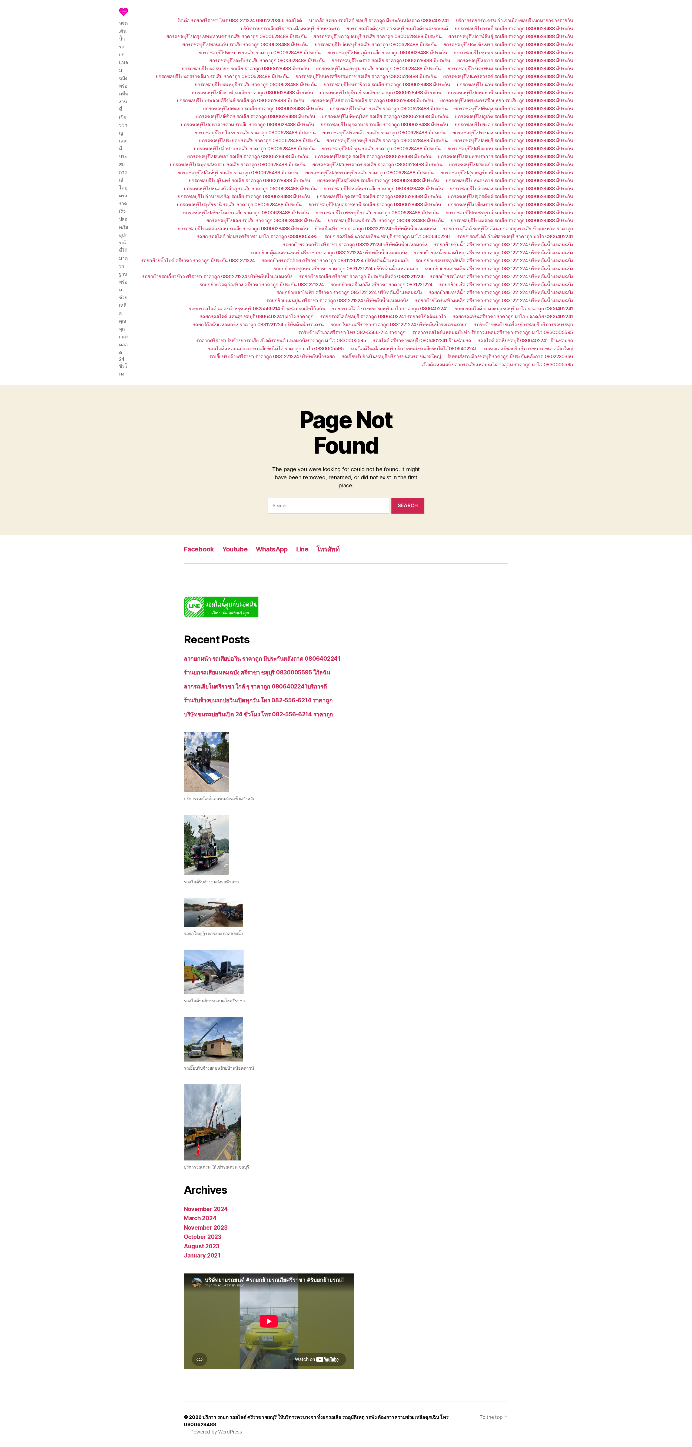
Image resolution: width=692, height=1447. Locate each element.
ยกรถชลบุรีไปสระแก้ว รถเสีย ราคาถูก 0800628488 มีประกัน (511, 164)
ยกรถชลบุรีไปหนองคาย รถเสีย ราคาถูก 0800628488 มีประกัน (509, 180)
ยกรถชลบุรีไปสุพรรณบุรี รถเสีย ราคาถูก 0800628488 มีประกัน (369, 172)
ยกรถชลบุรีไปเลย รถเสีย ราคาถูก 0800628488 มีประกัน (263, 220)
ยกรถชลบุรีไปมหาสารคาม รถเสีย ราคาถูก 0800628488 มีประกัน (247, 124)
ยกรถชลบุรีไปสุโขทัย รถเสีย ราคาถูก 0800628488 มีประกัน (378, 180)
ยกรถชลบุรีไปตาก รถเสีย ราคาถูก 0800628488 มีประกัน (515, 60)
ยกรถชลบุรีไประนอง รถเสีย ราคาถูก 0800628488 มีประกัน (512, 132)
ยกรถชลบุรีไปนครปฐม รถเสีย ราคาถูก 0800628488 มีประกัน (378, 68)
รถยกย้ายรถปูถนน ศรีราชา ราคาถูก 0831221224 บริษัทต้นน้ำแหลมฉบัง (346, 268)
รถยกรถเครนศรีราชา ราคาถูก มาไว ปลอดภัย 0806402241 (513, 316)
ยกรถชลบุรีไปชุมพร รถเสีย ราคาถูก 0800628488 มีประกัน (513, 52)
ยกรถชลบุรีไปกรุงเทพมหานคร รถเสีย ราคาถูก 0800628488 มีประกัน (236, 36)
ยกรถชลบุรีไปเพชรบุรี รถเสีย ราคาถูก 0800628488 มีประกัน (377, 212)
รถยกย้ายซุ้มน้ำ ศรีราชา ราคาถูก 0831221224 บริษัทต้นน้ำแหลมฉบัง (503, 244)
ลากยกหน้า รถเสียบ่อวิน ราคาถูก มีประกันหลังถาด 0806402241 (262, 658)
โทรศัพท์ (328, 549)
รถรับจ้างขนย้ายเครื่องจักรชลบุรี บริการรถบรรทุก (523, 324)
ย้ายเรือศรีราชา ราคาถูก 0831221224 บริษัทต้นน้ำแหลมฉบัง (375, 228)
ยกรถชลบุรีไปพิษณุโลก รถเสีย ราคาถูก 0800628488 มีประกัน (385, 116)
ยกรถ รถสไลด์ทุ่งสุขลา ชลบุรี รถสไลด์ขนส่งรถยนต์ (397, 28)
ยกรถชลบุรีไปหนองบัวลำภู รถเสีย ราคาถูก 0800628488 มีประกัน (250, 188)
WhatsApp (272, 549)
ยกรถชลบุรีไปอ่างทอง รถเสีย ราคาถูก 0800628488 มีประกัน (511, 188)
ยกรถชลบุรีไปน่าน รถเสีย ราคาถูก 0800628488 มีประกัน (515, 84)
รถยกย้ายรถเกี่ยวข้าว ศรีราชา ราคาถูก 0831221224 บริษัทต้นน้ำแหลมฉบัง (217, 276)
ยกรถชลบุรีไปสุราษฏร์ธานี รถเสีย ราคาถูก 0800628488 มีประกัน (506, 172)
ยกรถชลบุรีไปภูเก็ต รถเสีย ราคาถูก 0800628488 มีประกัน (514, 116)
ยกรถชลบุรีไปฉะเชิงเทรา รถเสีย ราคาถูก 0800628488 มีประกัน (508, 44)
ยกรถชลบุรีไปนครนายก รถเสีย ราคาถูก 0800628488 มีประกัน (245, 68)
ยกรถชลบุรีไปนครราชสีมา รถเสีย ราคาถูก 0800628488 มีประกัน (222, 76)
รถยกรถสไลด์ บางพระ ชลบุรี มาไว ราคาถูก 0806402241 (390, 308)
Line (302, 549)
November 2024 (206, 1209)
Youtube (235, 549)
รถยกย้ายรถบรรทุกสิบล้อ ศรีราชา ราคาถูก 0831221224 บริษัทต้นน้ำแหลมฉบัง (494, 260)
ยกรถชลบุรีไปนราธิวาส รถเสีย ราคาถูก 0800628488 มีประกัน (387, 84)
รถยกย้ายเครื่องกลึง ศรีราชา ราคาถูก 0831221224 (381, 284)
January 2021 (202, 1255)
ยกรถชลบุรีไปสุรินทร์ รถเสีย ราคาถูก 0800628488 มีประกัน (249, 180)
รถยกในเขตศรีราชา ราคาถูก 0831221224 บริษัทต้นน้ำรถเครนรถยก (399, 324)
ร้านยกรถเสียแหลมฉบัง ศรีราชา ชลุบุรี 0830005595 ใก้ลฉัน (257, 672)
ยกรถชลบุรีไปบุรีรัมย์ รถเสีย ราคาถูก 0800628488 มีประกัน (380, 92)
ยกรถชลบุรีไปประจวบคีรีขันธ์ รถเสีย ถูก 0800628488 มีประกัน (240, 100)
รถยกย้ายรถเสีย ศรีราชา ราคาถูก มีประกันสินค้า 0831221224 (361, 276)
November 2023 (206, 1227)
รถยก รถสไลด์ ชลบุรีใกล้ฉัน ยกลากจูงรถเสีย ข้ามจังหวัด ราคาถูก (508, 228)
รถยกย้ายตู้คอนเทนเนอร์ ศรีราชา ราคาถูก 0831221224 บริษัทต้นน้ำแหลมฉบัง (328, 252)
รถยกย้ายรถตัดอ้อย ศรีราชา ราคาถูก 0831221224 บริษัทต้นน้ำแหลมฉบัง (335, 260)
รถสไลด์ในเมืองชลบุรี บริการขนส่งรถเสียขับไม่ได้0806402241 (413, 348)
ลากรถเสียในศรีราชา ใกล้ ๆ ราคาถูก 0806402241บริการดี (255, 686)
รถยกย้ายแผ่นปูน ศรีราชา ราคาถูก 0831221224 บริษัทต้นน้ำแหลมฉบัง (337, 300)
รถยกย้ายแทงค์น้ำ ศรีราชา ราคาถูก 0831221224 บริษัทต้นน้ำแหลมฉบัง (501, 292)
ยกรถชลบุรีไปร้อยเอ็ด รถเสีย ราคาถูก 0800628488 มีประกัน (383, 132)
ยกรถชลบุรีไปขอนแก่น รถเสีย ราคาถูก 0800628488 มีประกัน (245, 44)
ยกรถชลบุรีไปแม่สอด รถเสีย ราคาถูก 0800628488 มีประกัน (512, 220)
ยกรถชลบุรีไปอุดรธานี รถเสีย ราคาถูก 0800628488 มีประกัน (379, 196)
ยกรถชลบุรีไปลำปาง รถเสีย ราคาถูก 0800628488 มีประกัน (254, 148)
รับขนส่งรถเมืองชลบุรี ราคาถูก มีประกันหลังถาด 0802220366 (510, 356)
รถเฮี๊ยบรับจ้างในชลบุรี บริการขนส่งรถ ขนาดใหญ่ (391, 356)
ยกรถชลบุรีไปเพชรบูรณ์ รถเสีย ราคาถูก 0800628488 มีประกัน (509, 212)
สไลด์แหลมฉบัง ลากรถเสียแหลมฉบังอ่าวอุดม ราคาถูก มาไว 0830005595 (497, 364)
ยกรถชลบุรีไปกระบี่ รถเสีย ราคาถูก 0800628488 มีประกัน (514, 28)
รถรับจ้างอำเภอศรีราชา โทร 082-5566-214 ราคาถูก (351, 332)
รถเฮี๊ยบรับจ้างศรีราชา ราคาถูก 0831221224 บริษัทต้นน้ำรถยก (272, 356)
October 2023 (202, 1236)
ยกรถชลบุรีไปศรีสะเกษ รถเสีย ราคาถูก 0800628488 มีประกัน (510, 148)
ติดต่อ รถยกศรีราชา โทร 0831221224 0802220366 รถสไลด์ (240, 20)
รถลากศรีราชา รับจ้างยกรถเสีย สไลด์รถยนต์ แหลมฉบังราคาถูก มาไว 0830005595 (281, 340)
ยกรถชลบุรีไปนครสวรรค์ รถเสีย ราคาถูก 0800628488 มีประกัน (508, 76)
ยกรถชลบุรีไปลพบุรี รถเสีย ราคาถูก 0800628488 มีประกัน (513, 140)
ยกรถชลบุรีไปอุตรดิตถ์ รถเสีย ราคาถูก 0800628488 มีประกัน (510, 196)
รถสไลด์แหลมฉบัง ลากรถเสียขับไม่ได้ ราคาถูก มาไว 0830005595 (276, 348)
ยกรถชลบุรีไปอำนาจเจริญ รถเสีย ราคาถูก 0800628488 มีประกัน (244, 196)
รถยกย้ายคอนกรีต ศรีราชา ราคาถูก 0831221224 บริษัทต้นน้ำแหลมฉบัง (355, 244)
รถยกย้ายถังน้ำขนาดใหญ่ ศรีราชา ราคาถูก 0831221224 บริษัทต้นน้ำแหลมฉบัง (493, 252)
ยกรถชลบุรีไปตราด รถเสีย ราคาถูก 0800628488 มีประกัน (390, 60)
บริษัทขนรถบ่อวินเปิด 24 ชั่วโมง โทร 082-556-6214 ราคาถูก (258, 714)
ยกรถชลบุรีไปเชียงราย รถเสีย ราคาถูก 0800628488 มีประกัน (510, 204)
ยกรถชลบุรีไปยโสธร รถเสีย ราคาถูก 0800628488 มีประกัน (254, 132)
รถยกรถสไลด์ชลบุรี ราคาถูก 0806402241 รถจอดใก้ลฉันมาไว (383, 316)
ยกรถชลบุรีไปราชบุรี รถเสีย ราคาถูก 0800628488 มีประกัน (386, 140)
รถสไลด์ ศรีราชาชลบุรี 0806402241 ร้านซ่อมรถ (422, 340)
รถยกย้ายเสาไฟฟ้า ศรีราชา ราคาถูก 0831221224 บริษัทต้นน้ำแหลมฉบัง (349, 292)
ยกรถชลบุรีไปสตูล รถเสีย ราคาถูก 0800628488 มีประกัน (373, 156)
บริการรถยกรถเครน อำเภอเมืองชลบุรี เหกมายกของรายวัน (514, 20)
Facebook (199, 549)
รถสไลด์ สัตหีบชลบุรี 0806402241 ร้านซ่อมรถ (525, 340)
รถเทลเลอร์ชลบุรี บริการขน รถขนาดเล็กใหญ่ (528, 348)
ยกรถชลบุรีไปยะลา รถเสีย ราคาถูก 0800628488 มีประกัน (514, 124)
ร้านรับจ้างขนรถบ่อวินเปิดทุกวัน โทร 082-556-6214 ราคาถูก (258, 700)
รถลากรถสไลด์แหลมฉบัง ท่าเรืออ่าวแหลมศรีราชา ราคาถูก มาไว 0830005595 (492, 332)
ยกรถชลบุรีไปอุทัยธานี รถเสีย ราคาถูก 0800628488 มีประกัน (239, 204)
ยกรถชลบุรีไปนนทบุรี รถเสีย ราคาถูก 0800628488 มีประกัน (256, 84)
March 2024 (200, 1218)
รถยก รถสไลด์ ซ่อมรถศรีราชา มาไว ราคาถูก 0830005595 (257, 236)
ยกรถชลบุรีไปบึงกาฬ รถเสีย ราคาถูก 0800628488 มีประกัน (252, 92)
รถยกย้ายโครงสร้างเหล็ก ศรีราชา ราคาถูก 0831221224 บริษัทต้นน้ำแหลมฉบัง (494, 300)
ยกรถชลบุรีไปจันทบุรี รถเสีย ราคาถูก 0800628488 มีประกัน (376, 44)
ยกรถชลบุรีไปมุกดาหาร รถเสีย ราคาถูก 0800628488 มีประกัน (384, 124)
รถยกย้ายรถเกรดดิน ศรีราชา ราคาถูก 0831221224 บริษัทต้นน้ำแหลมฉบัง (498, 268)
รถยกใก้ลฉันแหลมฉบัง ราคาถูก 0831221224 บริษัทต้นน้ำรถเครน (258, 324)
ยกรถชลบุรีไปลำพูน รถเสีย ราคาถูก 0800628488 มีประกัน (381, 148)
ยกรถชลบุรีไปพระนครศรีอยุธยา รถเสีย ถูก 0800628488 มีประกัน (506, 100)
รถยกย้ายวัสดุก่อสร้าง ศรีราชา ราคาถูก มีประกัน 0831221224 (261, 284)
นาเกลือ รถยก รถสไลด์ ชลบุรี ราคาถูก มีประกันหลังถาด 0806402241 (379, 20)
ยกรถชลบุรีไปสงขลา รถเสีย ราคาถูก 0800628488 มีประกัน (247, 156)
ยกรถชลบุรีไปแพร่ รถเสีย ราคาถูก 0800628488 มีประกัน (386, 220)
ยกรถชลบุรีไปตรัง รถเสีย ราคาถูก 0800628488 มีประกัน (267, 60)
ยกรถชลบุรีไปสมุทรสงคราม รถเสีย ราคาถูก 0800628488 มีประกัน (237, 164)
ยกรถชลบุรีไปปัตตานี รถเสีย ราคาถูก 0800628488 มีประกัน (372, 100)
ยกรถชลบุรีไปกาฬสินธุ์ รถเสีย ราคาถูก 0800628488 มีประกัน (510, 36)
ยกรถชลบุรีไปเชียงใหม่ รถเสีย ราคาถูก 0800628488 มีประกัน (246, 212)
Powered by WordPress (216, 1432)
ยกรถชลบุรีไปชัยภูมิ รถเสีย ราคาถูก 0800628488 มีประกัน (387, 52)
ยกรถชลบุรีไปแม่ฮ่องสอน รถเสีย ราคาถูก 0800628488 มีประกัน (243, 228)
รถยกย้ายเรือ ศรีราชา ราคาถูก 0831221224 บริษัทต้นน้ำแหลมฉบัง (506, 284)
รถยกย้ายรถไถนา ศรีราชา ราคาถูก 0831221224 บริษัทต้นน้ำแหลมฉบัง (501, 276)
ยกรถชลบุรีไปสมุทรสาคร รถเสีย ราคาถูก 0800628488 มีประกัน (377, 164)
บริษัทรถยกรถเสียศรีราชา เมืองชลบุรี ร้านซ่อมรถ (290, 28)
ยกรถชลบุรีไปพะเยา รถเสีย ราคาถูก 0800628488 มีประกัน (263, 108)
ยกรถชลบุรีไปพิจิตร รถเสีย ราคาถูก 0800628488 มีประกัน (255, 116)
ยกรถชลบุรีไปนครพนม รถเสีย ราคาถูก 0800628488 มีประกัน (510, 68)
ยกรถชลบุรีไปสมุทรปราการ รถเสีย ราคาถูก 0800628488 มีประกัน (505, 156)
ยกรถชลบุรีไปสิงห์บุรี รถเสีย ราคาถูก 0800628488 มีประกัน (237, 172)
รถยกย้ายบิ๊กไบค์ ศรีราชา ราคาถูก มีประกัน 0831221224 (198, 260)
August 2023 (201, 1246)
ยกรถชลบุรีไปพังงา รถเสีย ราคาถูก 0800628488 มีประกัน (389, 108)
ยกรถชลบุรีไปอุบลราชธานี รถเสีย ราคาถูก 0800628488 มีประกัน (374, 204)
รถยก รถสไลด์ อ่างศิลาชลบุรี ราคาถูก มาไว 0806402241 (515, 236)
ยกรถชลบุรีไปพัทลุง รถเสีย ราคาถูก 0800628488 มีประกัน (513, 108)
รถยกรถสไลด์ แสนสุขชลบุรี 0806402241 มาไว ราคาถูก (257, 316)
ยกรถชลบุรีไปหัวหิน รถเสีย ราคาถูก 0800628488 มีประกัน (383, 188)
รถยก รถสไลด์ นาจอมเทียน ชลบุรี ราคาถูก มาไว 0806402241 (387, 236)
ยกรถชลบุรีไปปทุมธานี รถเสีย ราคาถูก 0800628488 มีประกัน (510, 92)
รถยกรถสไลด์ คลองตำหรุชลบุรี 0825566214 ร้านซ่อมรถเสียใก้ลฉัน (257, 308)
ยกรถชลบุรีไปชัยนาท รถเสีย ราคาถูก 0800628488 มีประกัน (259, 52)
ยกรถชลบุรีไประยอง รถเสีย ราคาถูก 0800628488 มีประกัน (259, 140)
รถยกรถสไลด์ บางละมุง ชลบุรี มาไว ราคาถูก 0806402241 (514, 308)
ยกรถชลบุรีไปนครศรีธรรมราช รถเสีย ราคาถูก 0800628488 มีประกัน (366, 76)
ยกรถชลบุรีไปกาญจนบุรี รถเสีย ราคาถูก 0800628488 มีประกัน (377, 36)
